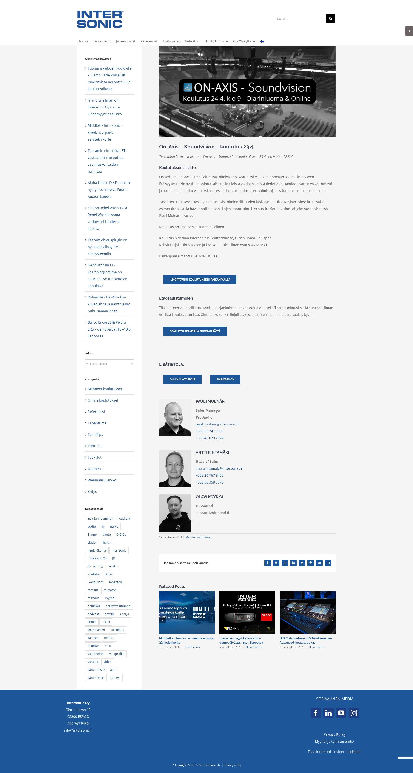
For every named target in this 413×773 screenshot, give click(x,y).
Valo (108, 646)
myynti (110, 598)
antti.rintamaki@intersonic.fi (219, 468)
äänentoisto (96, 670)
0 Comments (192, 647)
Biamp (92, 534)
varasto (93, 662)
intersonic (119, 550)
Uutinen (94, 468)
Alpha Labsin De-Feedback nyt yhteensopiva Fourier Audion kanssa (109, 189)
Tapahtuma (97, 423)
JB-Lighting (95, 566)
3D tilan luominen (100, 518)
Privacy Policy (335, 734)
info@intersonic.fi (78, 730)
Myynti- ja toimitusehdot (334, 741)
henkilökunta (97, 550)
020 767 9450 (78, 723)
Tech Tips (95, 434)
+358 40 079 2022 (209, 438)
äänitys (115, 678)
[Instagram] (354, 713)
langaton (115, 582)
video (107, 662)
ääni (113, 670)
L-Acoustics (96, 582)
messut (93, 590)
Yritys (92, 491)
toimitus (93, 646)
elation (92, 542)
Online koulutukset (103, 400)
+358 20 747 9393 (209, 431)
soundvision (96, 630)
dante (106, 534)
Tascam (93, 638)
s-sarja (124, 614)
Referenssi (96, 411)
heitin (107, 542)
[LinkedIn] (328, 713)
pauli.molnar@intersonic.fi (217, 424)
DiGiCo (121, 534)
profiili (109, 614)
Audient (124, 518)
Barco (114, 526)
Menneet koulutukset (198, 537)
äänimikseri (96, 678)
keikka (113, 566)
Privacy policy (233, 765)
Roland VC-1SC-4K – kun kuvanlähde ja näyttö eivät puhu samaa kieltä (109, 304)
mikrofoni (110, 590)
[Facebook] (316, 713)
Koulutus (94, 574)
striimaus (117, 630)
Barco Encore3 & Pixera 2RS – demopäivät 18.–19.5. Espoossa (109, 329)
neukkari (94, 606)
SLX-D (106, 622)
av (103, 526)
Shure (92, 622)
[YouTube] (341, 713)
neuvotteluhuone (118, 606)
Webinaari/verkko (102, 480)
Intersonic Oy (97, 558)
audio (92, 526)
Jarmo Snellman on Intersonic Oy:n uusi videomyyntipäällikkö (105, 107)
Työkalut (95, 457)
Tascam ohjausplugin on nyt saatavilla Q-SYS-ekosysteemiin (107, 247)
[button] (162, 620)
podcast (93, 614)
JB (113, 558)
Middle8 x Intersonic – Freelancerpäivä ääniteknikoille (105, 132)
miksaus (93, 598)
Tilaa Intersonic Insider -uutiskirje (335, 751)
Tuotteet (95, 446)
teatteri (109, 638)
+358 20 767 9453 (209, 475)
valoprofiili (116, 654)
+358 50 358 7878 (209, 482)
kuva (109, 574)
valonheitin (96, 654)
